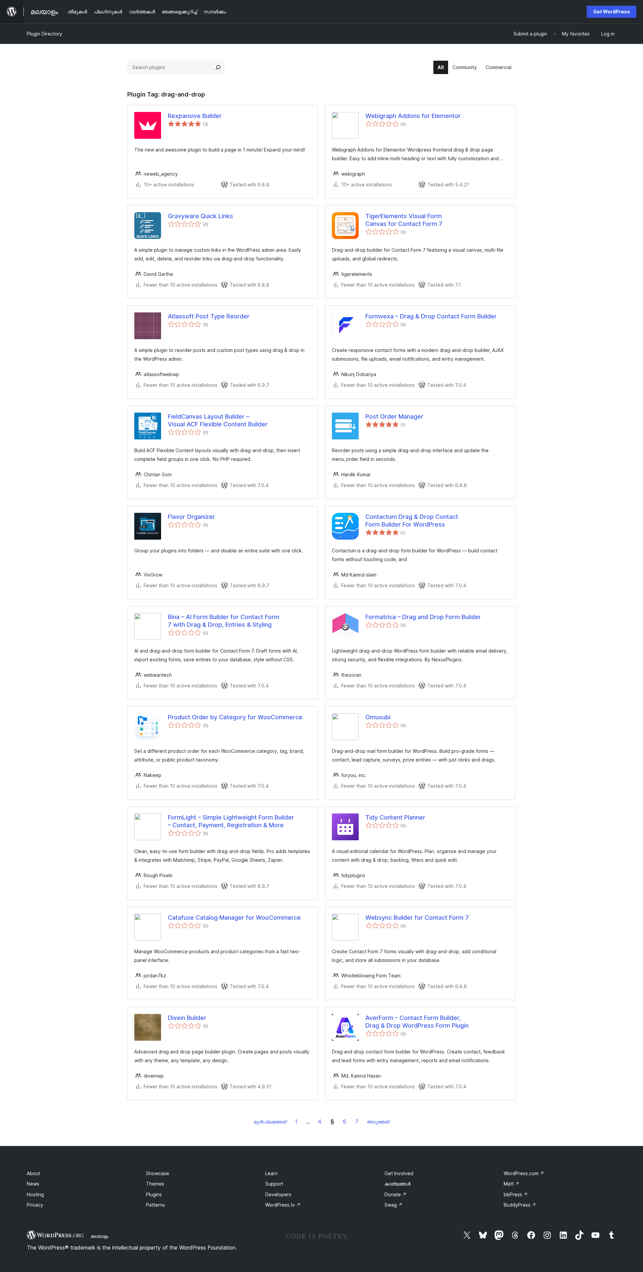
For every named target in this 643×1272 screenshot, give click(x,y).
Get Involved (398, 1173)
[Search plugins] (218, 67)
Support (274, 1184)
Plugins (154, 1194)
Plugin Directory (44, 34)
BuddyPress (520, 1205)
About (33, 1173)
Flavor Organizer (191, 516)
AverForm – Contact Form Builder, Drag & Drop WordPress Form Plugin (417, 1021)
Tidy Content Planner (395, 817)
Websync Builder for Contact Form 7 (417, 917)
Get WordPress (611, 11)
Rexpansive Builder (195, 115)
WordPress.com (524, 1173)
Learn (271, 1173)
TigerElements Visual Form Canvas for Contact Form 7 (403, 220)
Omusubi (377, 717)
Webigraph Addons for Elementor (413, 115)
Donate (395, 1194)
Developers (278, 1194)
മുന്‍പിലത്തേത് (270, 1122)
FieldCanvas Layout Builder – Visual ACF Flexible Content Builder (218, 420)
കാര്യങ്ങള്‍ (397, 1184)
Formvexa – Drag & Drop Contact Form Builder (431, 316)
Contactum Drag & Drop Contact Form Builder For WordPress (411, 520)
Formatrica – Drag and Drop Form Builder (423, 616)
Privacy (35, 1205)
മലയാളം (100, 1236)
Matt (511, 1184)
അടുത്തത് (378, 1122)
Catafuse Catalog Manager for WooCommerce (234, 917)
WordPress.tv (283, 1205)
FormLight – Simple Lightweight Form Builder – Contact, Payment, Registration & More (231, 821)
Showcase (157, 1173)
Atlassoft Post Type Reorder (208, 316)
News (33, 1184)
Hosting (35, 1194)
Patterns (155, 1205)
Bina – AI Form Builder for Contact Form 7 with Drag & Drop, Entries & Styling (223, 620)
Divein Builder (187, 1017)
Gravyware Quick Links (200, 216)
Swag (393, 1205)
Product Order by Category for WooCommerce (235, 717)
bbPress (516, 1194)
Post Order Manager (394, 416)
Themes (155, 1184)
